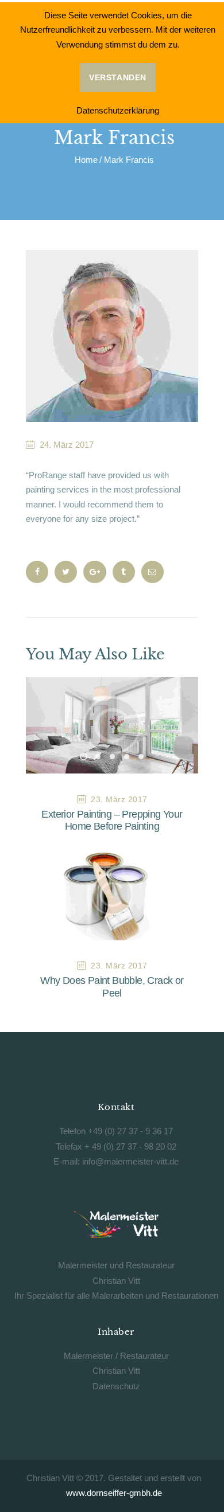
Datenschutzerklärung (117, 110)
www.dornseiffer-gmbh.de (114, 1493)
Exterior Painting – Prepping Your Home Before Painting (111, 820)
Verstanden (117, 77)
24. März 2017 (67, 445)
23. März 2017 (119, 799)
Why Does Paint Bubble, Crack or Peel (111, 987)
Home (86, 160)
